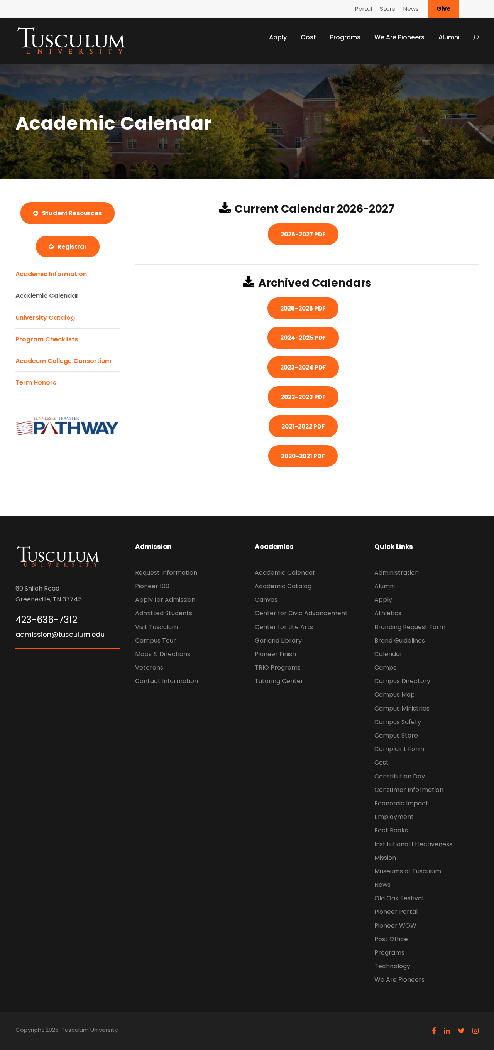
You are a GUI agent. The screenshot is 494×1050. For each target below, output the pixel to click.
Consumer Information (408, 789)
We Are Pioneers (399, 37)
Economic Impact (401, 803)
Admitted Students (163, 613)
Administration (396, 572)
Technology (392, 966)
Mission (385, 857)
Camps (385, 667)
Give (443, 9)
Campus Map (394, 694)
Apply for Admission (165, 599)
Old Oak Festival (398, 898)
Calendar (388, 654)
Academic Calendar (47, 295)
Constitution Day (399, 776)
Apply (278, 37)
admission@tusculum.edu (60, 634)
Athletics (387, 613)
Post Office (391, 939)
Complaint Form (399, 748)
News (411, 9)
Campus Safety (397, 721)
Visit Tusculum (156, 627)
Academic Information (51, 274)
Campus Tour (155, 640)
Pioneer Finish (275, 654)
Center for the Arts (284, 627)
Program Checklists (46, 339)
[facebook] (434, 1031)
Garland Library (278, 640)
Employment (394, 816)
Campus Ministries (402, 708)
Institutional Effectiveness (413, 844)
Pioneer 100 (152, 586)
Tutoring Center (279, 681)
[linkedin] (447, 1031)
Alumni (449, 37)
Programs (345, 37)
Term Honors (35, 382)
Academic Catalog (283, 586)
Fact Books (391, 830)
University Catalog (45, 317)
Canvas (266, 599)
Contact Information (166, 681)
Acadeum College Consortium (63, 360)
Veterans (149, 667)
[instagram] (475, 1031)
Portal (363, 9)
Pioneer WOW (395, 925)
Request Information (166, 572)
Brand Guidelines (399, 640)
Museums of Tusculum (407, 871)
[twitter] (461, 1031)
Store (388, 9)
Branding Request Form (409, 627)
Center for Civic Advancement (301, 613)
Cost (308, 37)
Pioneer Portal (396, 911)
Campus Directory (402, 681)
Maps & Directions (162, 654)
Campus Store (396, 735)
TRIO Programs (278, 667)
